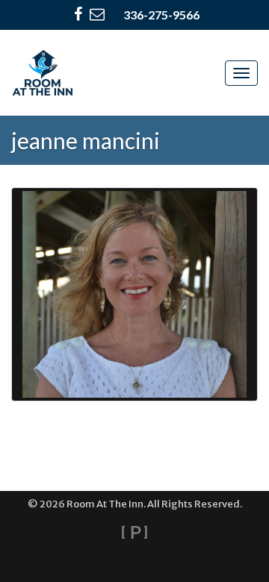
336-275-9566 (161, 14)
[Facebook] (78, 15)
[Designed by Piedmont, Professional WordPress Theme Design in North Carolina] (134, 532)
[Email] (97, 15)
